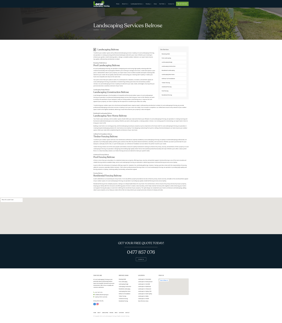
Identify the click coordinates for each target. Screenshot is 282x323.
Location (96, 30)
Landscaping (105, 312)
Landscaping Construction (168, 66)
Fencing (148, 4)
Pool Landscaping (166, 58)
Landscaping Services (136, 4)
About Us (124, 4)
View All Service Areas (143, 301)
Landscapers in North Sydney (145, 293)
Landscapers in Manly (143, 296)
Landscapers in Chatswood (144, 289)
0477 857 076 (183, 4)
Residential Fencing (167, 95)
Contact (127, 312)
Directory (132, 316)
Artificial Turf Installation (124, 293)
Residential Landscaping (168, 70)
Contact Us (171, 4)
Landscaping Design (167, 62)
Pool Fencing (165, 91)
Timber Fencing (166, 82)
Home (117, 4)
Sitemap (127, 316)
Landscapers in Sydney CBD (144, 291)
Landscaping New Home (168, 74)
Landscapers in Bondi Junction (145, 281)
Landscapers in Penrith (143, 298)
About (99, 312)
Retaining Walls (166, 54)
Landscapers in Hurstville (144, 284)
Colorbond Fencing (166, 86)
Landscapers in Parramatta (144, 279)
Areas (155, 4)
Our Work (161, 4)
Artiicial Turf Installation (168, 78)
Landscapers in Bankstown (144, 286)
